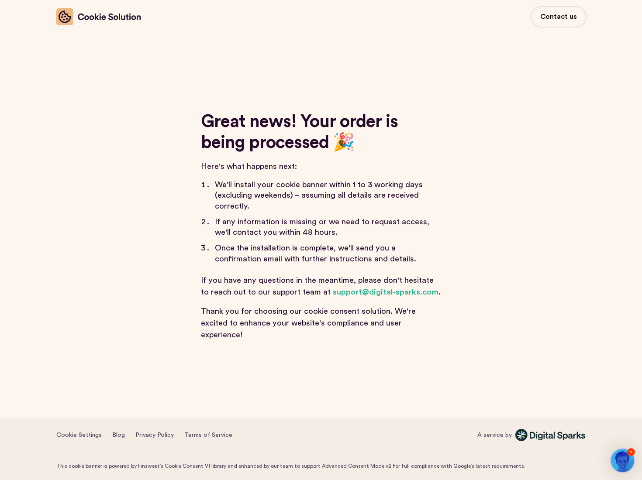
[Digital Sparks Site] (550, 435)
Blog (118, 435)
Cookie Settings (79, 435)
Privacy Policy (154, 435)
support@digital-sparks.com (385, 292)
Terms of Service (208, 435)
